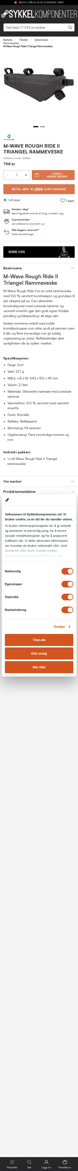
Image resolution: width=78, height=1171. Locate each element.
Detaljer (59, 626)
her (43, 223)
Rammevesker (11, 43)
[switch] (67, 584)
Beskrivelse (12, 268)
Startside (7, 39)
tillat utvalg (39, 653)
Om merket (12, 481)
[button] (7, 175)
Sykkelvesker (41, 39)
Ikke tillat (39, 667)
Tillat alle (39, 640)
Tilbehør (23, 39)
